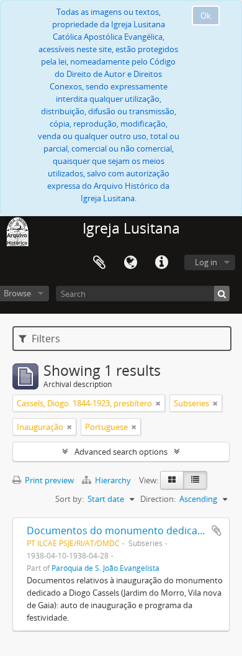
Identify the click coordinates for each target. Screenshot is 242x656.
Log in (206, 262)
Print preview (48, 480)
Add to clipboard (216, 530)
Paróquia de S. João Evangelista (105, 568)
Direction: (158, 498)
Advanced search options (121, 451)
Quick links (161, 262)
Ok (205, 15)
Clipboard (99, 262)
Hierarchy (113, 480)
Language (130, 262)
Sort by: (69, 498)
